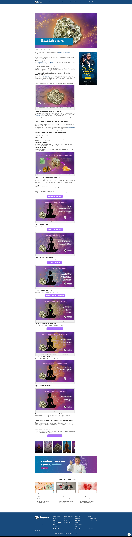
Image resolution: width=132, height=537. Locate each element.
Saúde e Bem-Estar (56, 524)
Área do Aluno (90, 1)
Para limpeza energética (39, 179)
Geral (39, 9)
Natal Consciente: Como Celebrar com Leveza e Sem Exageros (66, 494)
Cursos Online (56, 1)
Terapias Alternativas (57, 522)
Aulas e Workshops (78, 524)
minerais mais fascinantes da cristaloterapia (47, 62)
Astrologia (50, 1)
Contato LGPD (90, 528)
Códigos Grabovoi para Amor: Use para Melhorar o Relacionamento (87, 494)
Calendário (69, 1)
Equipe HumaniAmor (40, 49)
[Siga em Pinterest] (39, 531)
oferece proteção (38, 115)
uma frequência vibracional (48, 76)
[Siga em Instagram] (37, 531)
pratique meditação (71, 127)
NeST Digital (43, 536)
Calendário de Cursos (67, 522)
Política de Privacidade (92, 526)
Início (36, 9)
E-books (76, 522)
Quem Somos (85, 1)
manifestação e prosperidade (64, 52)
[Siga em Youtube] (41, 531)
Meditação (55, 526)
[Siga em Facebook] (35, 531)
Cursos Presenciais (63, 1)
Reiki (54, 520)
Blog (80, 1)
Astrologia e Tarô (56, 518)
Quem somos (77, 518)
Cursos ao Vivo (56, 528)
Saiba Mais (44, 468)
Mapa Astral (45, 1)
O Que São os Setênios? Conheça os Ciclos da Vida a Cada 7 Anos (44, 494)
